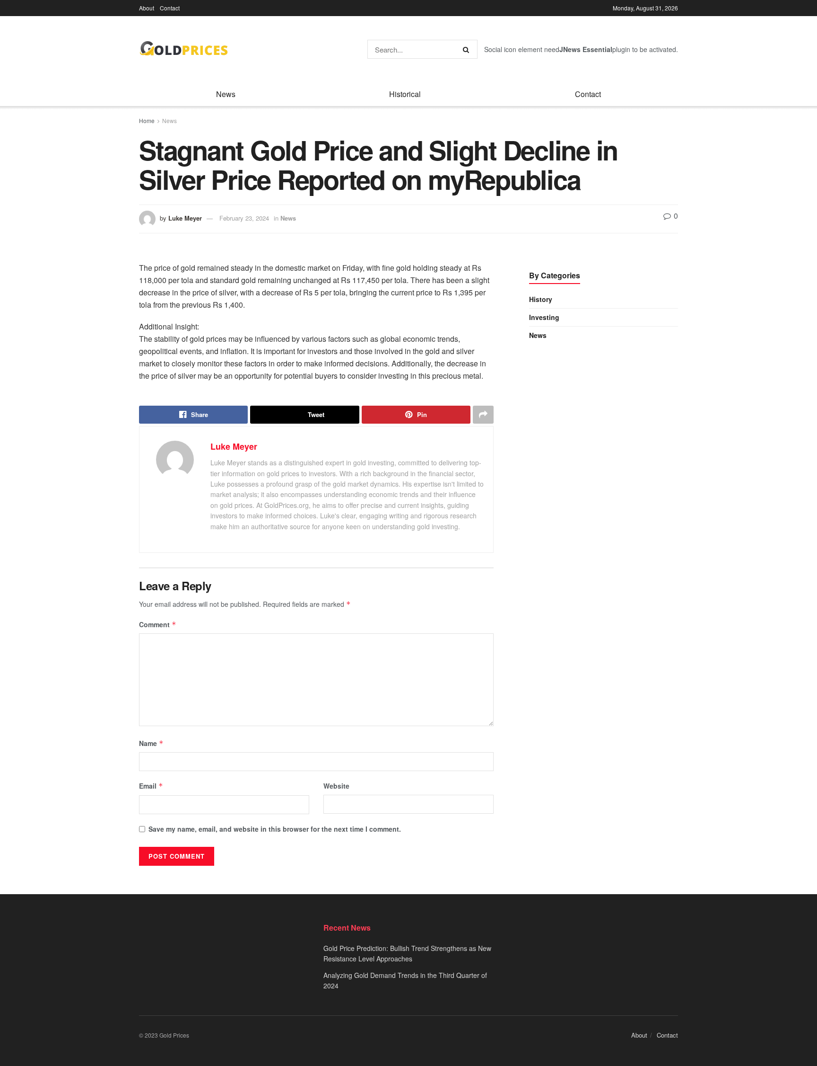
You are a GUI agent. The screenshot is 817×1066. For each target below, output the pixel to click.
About (146, 8)
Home (147, 120)
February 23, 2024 (244, 217)
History (540, 299)
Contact (170, 8)
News (225, 94)
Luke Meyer (185, 217)
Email (151, 786)
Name (151, 743)
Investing (544, 317)
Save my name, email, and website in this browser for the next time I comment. (274, 829)
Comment (157, 624)
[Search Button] (468, 49)
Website (336, 786)
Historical (405, 94)
